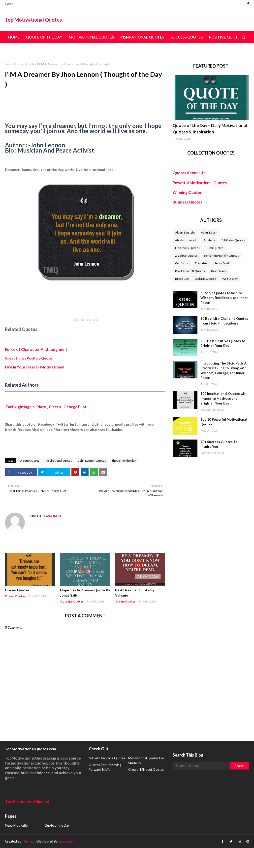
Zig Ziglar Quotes (186, 255)
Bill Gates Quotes (233, 240)
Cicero (55, 406)
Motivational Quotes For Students (146, 760)
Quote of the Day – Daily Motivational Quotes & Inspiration (210, 128)
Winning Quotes (187, 192)
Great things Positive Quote (28, 358)
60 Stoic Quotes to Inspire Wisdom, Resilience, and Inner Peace (224, 298)
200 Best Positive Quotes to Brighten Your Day (222, 343)
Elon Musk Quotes (187, 248)
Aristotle (209, 240)
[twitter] (231, 841)
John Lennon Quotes (92, 460)
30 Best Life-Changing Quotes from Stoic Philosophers (224, 321)
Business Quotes (187, 202)
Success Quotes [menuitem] (187, 37)
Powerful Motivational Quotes (200, 182)
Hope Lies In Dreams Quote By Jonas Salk (85, 592)
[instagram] (240, 841)
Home (9, 4)
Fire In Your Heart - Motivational (34, 366)
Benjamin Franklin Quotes (221, 255)
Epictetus (201, 263)
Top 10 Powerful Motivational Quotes (223, 421)
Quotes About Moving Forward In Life (105, 767)
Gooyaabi (65, 841)
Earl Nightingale (20, 406)
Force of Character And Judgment (36, 349)
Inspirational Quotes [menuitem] (142, 37)
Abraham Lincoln (186, 240)
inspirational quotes (59, 460)
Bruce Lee (182, 279)
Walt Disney (230, 279)
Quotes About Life (189, 172)
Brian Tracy (218, 271)
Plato (41, 406)
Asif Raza (53, 516)
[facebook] (247, 4)
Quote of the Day (57, 825)
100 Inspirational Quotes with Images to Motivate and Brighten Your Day (224, 398)
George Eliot (75, 406)
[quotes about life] (211, 97)
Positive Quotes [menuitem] (225, 37)
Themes (28, 841)
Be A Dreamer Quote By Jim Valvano (137, 592)
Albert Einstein (185, 232)
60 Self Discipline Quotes (107, 758)
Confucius (182, 263)
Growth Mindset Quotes (146, 769)
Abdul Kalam (209, 232)
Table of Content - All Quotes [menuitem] (39, 48)
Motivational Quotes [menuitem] (91, 37)
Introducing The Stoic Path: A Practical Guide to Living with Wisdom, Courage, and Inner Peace (223, 370)
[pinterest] (247, 841)
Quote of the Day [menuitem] (44, 37)
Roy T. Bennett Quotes (190, 271)
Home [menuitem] (14, 37)
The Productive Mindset (27, 801)
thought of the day (124, 460)
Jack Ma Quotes (205, 279)
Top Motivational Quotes (33, 20)
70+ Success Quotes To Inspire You (218, 444)
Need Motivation (17, 825)
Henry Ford (221, 263)
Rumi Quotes (214, 248)
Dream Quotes (26, 64)
